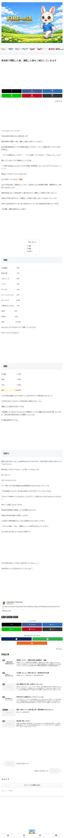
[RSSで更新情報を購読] (32, 643)
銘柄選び (10, 617)
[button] (52, 96)
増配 (29, 246)
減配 (29, 248)
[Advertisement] (32, 74)
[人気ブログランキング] (51, 48)
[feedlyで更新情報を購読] (47, 639)
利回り (30, 251)
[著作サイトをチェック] (16, 639)
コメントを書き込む (32, 785)
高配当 (16, 617)
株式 (4, 617)
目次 (29, 242)
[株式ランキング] (60, 48)
